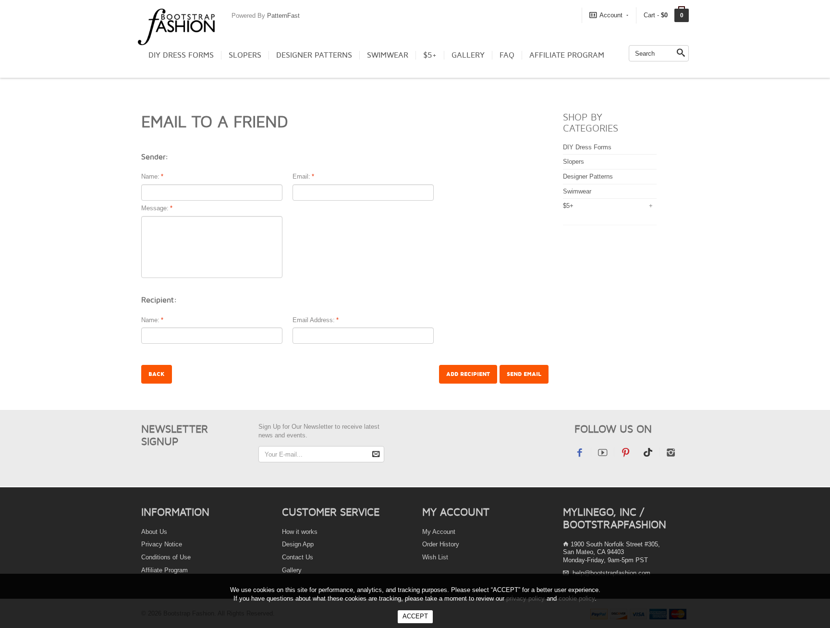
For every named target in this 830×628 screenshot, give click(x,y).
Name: (150, 176)
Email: (301, 176)
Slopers (245, 55)
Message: (155, 208)
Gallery (468, 55)
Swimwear (387, 55)
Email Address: (314, 320)
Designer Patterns (314, 55)
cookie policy (577, 598)
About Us (154, 531)
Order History (440, 544)
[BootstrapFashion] (176, 26)
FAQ (507, 55)
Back (156, 374)
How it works (299, 531)
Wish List (435, 557)
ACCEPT (415, 616)
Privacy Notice (161, 544)
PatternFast (283, 15)
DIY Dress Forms (181, 55)
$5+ (430, 55)
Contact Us (297, 557)
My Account (438, 531)
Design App (298, 544)
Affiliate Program (566, 55)
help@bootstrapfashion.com (611, 573)
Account (611, 15)
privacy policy (525, 598)
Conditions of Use (166, 557)
